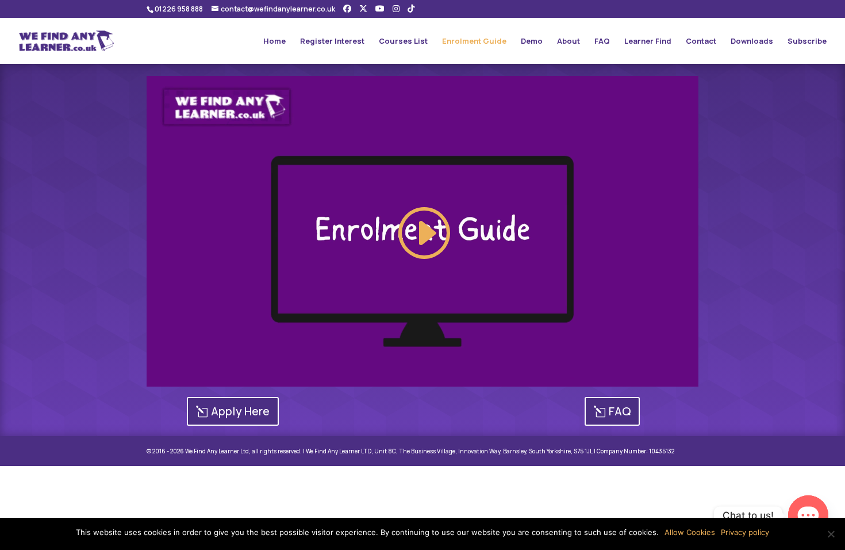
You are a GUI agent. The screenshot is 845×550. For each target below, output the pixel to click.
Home (274, 41)
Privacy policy (745, 532)
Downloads (752, 41)
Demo (532, 41)
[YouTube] (380, 9)
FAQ (602, 41)
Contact (701, 41)
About (568, 41)
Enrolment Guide (474, 41)
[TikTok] (411, 9)
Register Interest (332, 41)
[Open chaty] (808, 515)
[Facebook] (347, 9)
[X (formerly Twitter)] (363, 9)
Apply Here (240, 411)
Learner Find (647, 41)
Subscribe (807, 41)
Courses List (403, 41)
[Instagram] (396, 9)
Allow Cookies (690, 532)
